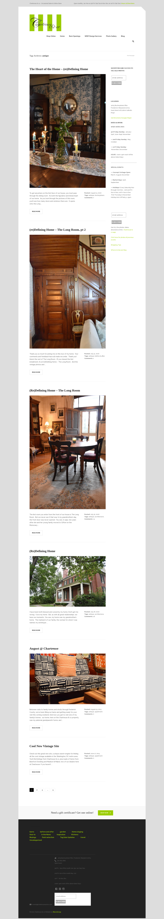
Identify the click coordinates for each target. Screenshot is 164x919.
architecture (99, 517)
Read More (36, 211)
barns (32, 832)
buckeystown (99, 195)
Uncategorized (36, 840)
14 (94, 519)
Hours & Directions (127, 3)
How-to (32, 834)
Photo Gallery (111, 36)
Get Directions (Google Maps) (121, 118)
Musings (33, 837)
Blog (123, 36)
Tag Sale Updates (67, 837)
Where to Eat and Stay (119, 250)
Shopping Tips (116, 245)
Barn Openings (74, 36)
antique (91, 195)
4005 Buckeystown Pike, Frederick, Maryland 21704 (74, 858)
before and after (47, 832)
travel (83, 837)
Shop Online (51, 36)
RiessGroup (57, 912)
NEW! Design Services (93, 36)
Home (62, 36)
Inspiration (61, 834)
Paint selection (48, 837)
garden (63, 832)
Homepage (130, 55)
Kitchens (74, 834)
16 (94, 616)
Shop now (104, 813)
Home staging (77, 832)
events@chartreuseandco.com (42, 904)
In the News (46, 834)
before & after (100, 356)
